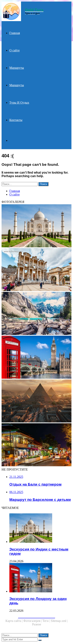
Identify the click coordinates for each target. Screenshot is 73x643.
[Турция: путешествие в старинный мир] (36, 270)
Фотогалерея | (32, 620)
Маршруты (16, 67)
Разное (36, 624)
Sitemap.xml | (59, 620)
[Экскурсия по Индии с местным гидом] (36, 226)
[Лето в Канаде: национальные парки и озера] (36, 314)
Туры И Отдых (19, 102)
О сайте (14, 50)
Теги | (46, 620)
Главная (14, 33)
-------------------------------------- (36, 617)
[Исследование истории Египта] (36, 401)
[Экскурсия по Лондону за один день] (36, 357)
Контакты (15, 120)
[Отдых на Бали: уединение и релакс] (36, 445)
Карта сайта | (14, 620)
